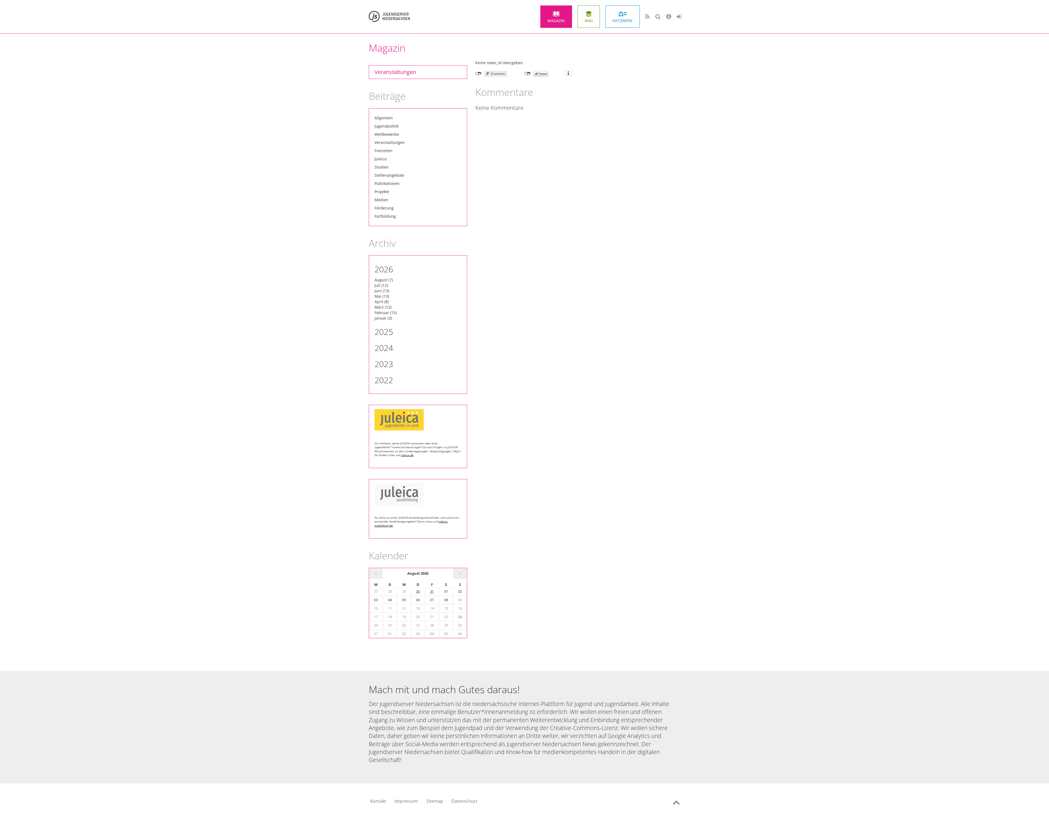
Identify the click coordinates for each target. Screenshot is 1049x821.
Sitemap (434, 801)
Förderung (384, 208)
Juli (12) (381, 285)
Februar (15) (386, 312)
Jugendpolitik (387, 126)
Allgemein (384, 117)
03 (376, 600)
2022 (384, 380)
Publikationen (387, 183)
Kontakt (378, 801)
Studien (382, 167)
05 (404, 600)
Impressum (406, 801)
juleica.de (407, 455)
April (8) (382, 301)
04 (390, 600)
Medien (381, 199)
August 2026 (417, 573)
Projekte (382, 191)
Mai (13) (382, 296)
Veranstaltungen (395, 72)
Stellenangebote (389, 175)
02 (460, 591)
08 (446, 600)
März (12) (383, 307)
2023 (384, 364)
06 (418, 600)
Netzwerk (622, 20)
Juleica (381, 158)
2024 (384, 347)
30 (418, 591)
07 (432, 600)
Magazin (556, 20)
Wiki (589, 20)
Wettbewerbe (387, 134)
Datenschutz (464, 801)
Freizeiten (384, 150)
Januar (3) (383, 318)
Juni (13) (382, 290)
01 (446, 591)
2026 (384, 269)
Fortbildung (385, 216)
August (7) (384, 279)
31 (432, 591)
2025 (384, 331)
